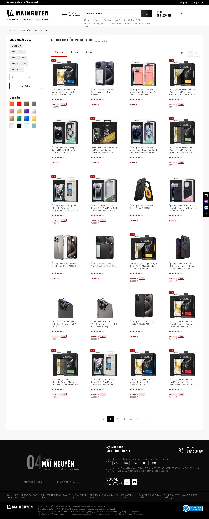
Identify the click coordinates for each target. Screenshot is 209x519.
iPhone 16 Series (92, 20)
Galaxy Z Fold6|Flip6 (115, 20)
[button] (53, 99)
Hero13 (127, 23)
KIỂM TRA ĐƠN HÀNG (33, 482)
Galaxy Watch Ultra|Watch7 (107, 23)
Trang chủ (11, 30)
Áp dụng (25, 86)
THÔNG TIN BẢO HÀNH (66, 482)
